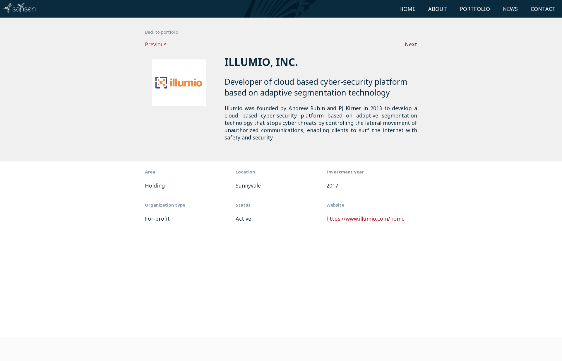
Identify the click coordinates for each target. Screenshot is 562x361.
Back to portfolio (161, 32)
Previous (156, 44)
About (437, 8)
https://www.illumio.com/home (365, 218)
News (510, 8)
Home (407, 8)
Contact (543, 8)
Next (411, 44)
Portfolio (475, 8)
